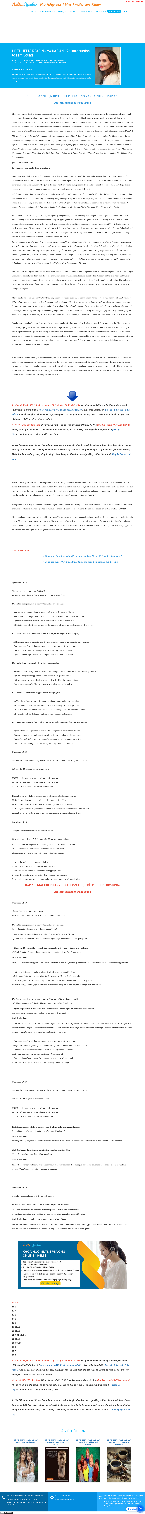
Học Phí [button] (72, 12)
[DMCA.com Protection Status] (6, 1512)
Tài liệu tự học (28, 60)
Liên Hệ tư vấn (100, 12)
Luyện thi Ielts (41, 60)
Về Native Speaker (47, 12)
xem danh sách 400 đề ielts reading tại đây (61, 409)
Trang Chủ (33, 12)
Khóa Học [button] (61, 12)
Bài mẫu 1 (110, 409)
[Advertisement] (63, 28)
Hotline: (135, 2)
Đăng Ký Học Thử (114, 11)
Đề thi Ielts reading (56, 60)
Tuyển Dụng (127, 12)
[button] (26, 1441)
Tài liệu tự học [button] (85, 12)
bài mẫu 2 (121, 409)
